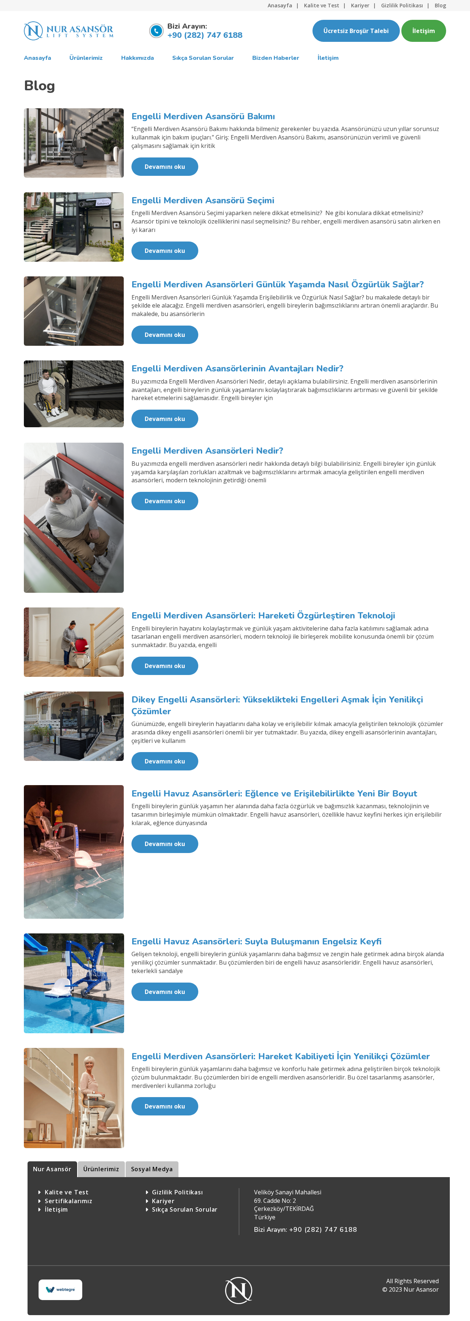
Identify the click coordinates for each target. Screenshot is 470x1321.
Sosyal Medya (152, 1169)
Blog (440, 5)
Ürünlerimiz (101, 1169)
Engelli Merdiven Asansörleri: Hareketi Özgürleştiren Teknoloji (263, 615)
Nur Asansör (52, 1169)
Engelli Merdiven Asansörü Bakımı (203, 116)
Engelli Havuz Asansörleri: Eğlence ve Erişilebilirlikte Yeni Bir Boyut (274, 793)
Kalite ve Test (321, 5)
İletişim (423, 31)
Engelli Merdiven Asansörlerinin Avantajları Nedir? (237, 368)
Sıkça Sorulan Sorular (185, 1209)
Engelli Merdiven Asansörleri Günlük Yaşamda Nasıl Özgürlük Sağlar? (277, 284)
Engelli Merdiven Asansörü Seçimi (202, 200)
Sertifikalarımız (69, 1201)
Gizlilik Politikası (402, 5)
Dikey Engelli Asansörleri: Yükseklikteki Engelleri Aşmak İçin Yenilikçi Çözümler (277, 705)
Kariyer (360, 5)
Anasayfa (280, 5)
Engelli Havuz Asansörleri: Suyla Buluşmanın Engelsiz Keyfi (256, 941)
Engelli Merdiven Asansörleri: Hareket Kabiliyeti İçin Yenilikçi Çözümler (280, 1056)
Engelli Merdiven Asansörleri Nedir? (207, 451)
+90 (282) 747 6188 (204, 35)
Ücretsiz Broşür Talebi (356, 31)
